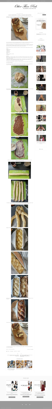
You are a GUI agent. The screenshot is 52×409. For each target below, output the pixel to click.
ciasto (8, 351)
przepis (19, 351)
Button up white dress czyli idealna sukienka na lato (41, 53)
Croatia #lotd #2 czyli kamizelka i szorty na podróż (41, 113)
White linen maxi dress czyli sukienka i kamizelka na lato (41, 143)
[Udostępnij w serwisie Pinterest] (32, 349)
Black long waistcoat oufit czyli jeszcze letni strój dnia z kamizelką (13, 355)
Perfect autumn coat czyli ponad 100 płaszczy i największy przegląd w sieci (41, 20)
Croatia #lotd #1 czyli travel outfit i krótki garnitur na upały (41, 133)
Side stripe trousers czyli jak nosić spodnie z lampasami (41, 64)
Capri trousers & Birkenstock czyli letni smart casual (41, 92)
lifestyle (15, 351)
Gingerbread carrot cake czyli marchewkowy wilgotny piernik (11, 369)
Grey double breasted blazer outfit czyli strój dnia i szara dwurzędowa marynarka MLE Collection (26, 356)
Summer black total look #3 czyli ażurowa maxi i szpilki (41, 102)
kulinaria (11, 351)
